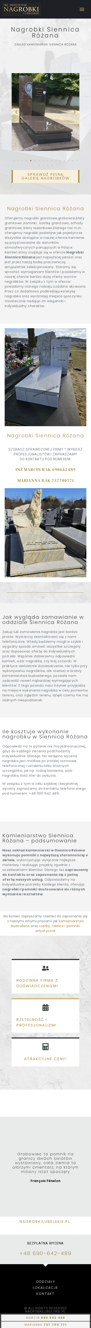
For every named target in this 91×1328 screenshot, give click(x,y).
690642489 (64, 469)
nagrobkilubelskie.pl (45, 1221)
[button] (82, 9)
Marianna (45, 1325)
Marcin (45, 1318)
